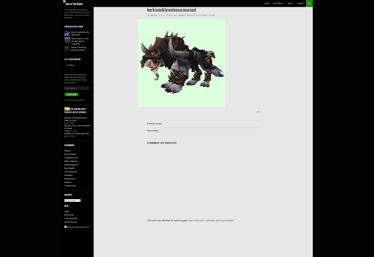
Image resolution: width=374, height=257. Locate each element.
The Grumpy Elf (70, 172)
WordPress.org (70, 222)
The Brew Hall (69, 186)
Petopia (67, 151)
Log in (66, 211)
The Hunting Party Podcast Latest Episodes (75, 110)
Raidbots (68, 182)
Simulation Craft (71, 158)
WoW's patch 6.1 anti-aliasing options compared (80, 41)
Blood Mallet (69, 168)
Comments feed (70, 218)
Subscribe (71, 94)
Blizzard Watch (70, 154)
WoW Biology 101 (71, 165)
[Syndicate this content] (67, 108)
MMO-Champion (71, 161)
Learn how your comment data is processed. (211, 220)
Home (266, 3)
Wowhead (68, 175)
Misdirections (69, 179)
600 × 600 (173, 15)
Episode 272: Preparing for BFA (76, 134)
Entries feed (69, 215)
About (290, 3)
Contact (300, 3)
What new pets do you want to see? (198, 15)
